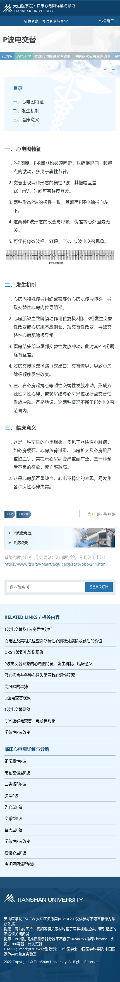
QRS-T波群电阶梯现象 (23, 652)
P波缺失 (21, 542)
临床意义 (30, 120)
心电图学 (23, 56)
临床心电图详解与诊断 (53, 56)
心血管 (7, 56)
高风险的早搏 (16, 686)
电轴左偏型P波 (17, 772)
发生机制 (30, 111)
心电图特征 (32, 102)
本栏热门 (106, 21)
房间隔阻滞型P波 (19, 864)
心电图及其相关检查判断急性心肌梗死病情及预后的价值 (53, 640)
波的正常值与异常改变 (93, 56)
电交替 (24, 514)
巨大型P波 (13, 830)
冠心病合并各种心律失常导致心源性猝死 (39, 675)
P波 (10, 514)
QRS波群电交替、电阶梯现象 (29, 720)
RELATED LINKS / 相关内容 (32, 617)
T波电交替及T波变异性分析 (28, 629)
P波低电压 (23, 532)
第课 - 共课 (101, 514)
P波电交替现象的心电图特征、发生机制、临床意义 (48, 663)
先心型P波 (13, 807)
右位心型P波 (15, 852)
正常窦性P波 (15, 761)
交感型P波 (13, 818)
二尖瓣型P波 (15, 784)
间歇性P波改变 (17, 732)
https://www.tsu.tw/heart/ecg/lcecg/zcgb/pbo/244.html (55, 564)
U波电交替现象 (17, 698)
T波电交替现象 (17, 709)
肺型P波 (11, 795)
